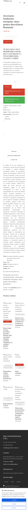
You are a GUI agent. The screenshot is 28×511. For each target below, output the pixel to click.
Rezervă (8, 41)
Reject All (14, 507)
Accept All (14, 500)
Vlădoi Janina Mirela (13, 112)
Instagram (18, 481)
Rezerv (7, 86)
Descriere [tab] (13, 151)
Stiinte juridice (13, 105)
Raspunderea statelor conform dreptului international (7, 374)
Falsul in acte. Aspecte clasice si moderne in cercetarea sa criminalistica (19, 321)
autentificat (14, 287)
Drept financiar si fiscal (8, 404)
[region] (14, 499)
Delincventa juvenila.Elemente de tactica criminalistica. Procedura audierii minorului (19, 413)
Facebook (6, 481)
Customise (14, 503)
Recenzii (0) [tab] (14, 159)
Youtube (12, 481)
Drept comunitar (18, 372)
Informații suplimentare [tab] (14, 155)
